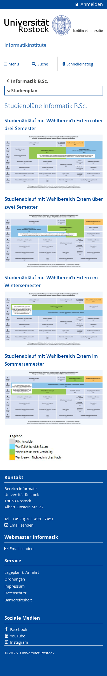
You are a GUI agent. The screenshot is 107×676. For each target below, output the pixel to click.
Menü (14, 64)
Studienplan (24, 91)
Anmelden (91, 4)
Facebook (18, 629)
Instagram (19, 642)
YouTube (17, 635)
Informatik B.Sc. (29, 81)
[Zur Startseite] (53, 25)
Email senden (22, 525)
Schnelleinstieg (79, 64)
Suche (42, 64)
